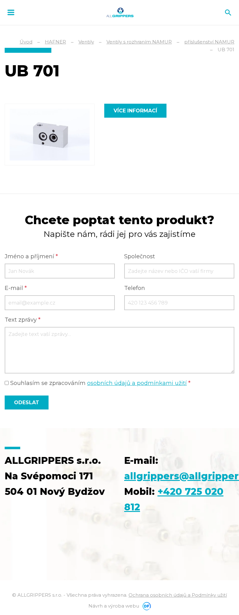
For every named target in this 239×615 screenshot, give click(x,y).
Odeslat (26, 402)
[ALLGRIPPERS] (120, 12)
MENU (11, 12)
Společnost (139, 256)
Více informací (135, 111)
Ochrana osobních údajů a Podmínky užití (178, 595)
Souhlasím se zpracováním (99, 383)
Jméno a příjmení (31, 256)
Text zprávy (22, 319)
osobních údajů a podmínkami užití (137, 383)
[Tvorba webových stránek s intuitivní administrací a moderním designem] (145, 606)
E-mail (16, 288)
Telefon (134, 288)
